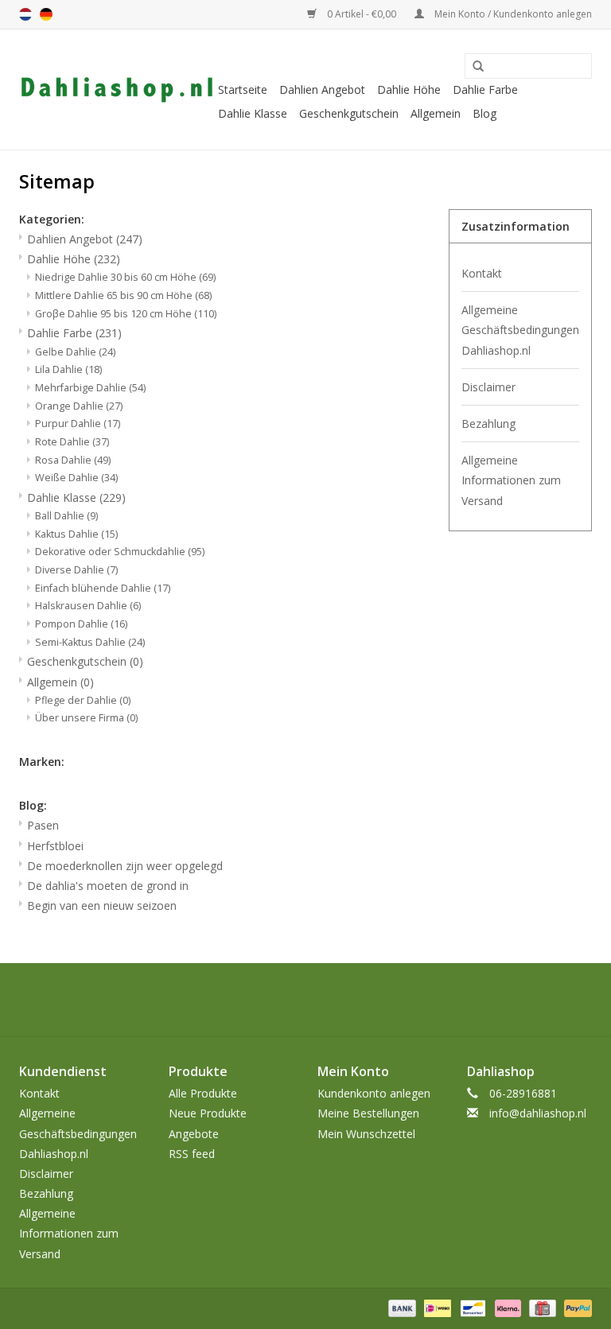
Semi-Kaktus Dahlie (90, 642)
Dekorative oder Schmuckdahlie (119, 551)
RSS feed (192, 1153)
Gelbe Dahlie (75, 352)
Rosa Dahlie (73, 460)
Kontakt (481, 273)
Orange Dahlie (79, 406)
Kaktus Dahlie (76, 534)
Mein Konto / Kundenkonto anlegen (512, 14)
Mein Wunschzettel (366, 1133)
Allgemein (436, 113)
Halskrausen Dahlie (88, 605)
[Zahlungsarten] (400, 1307)
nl (25, 14)
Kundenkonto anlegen (373, 1093)
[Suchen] (473, 66)
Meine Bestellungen (368, 1113)
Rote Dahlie (72, 442)
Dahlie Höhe (409, 89)
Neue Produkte (208, 1113)
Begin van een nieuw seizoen (102, 905)
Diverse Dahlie (76, 570)
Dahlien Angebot (322, 89)
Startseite (242, 89)
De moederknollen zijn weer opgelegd (125, 865)
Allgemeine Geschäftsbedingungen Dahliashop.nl (520, 329)
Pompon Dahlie (81, 624)
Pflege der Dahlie (82, 700)
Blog (484, 113)
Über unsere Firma (86, 718)
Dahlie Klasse (252, 113)
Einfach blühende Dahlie (102, 588)
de (46, 14)
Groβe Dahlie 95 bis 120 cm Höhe (125, 314)
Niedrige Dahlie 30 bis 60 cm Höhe (125, 277)
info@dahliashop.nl (537, 1113)
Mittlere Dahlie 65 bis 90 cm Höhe (123, 295)
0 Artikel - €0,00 (362, 14)
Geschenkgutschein (349, 113)
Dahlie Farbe (485, 89)
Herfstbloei (55, 845)
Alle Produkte (203, 1093)
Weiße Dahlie (76, 477)
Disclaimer (488, 386)
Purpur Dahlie (77, 423)
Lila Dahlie (68, 369)
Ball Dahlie (66, 516)
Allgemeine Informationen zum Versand (511, 480)
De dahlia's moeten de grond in (108, 885)
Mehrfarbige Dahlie (90, 387)
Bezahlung (488, 423)
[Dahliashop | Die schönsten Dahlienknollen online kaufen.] (116, 89)
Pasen (43, 825)
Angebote (194, 1133)
